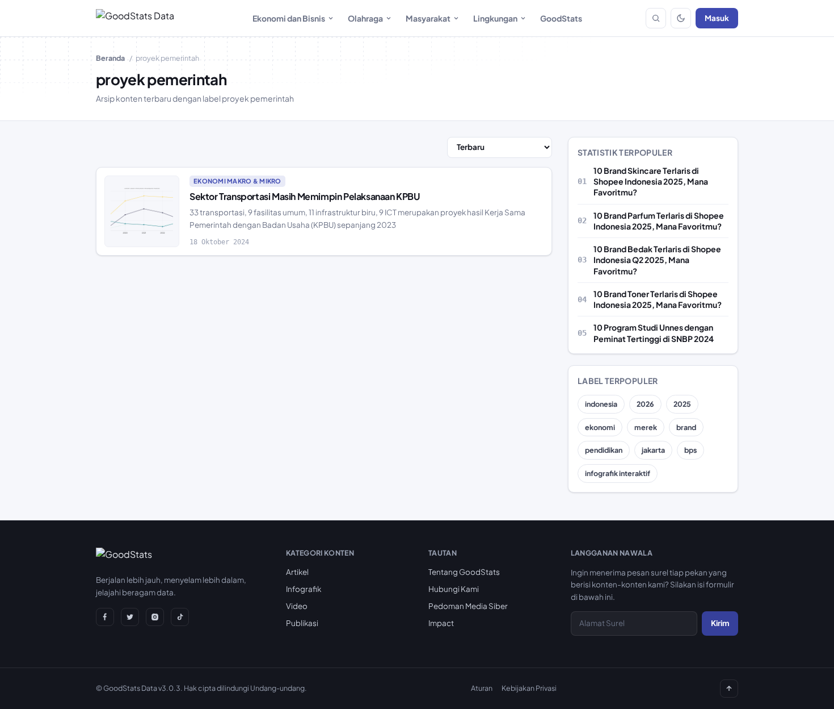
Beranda (110, 57)
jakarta (653, 449)
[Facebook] (105, 617)
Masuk (717, 18)
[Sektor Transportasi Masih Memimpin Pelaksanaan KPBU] (141, 211)
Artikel (297, 572)
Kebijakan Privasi (529, 688)
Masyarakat (428, 18)
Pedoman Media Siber (468, 606)
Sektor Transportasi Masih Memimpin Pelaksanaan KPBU (304, 196)
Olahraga (365, 18)
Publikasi (302, 623)
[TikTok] (180, 617)
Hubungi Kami (453, 589)
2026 (645, 403)
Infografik (303, 589)
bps (690, 449)
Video (297, 606)
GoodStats (561, 18)
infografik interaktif (617, 473)
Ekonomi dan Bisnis (288, 18)
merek (645, 427)
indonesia (601, 403)
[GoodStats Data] (135, 18)
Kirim (720, 623)
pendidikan (603, 449)
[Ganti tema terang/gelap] (681, 18)
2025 (682, 403)
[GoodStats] (124, 557)
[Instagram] (155, 617)
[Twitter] (130, 617)
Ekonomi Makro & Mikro (237, 181)
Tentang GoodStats (464, 572)
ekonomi (600, 427)
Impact (441, 623)
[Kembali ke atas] (729, 688)
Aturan (481, 688)
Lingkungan (495, 18)
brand (686, 427)
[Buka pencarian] (656, 18)
